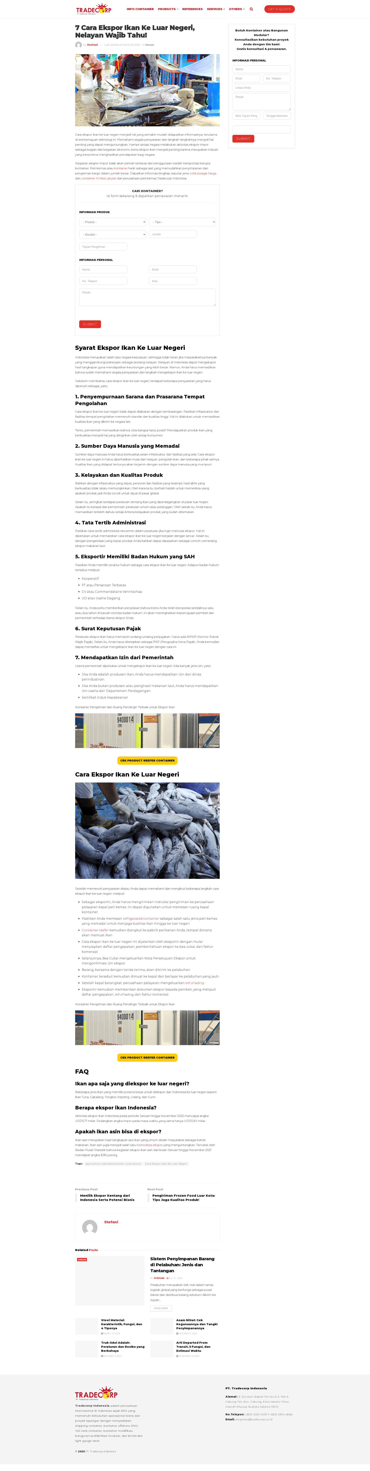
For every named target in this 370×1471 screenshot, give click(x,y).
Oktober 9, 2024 (112, 1356)
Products (167, 9)
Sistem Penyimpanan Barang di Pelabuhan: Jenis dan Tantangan (182, 1264)
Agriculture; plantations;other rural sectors (113, 1163)
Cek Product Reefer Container (147, 760)
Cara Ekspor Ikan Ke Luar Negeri (166, 1163)
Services (214, 9)
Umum (149, 44)
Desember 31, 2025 (188, 1356)
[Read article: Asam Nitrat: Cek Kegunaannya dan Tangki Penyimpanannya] (161, 1326)
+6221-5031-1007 (256, 1414)
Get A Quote (279, 9)
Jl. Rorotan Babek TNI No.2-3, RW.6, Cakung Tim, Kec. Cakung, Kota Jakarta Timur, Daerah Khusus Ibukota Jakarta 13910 (257, 1401)
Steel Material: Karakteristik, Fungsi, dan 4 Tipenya (121, 1324)
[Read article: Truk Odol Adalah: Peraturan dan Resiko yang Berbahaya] (86, 1349)
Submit (90, 324)
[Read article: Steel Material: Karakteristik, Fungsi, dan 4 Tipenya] (86, 1326)
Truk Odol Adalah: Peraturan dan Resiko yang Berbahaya (123, 1347)
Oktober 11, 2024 (188, 1333)
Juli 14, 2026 (175, 1278)
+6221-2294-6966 (281, 1414)
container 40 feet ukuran (98, 178)
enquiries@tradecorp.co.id (253, 1419)
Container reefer (95, 930)
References (192, 9)
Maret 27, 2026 (111, 1333)
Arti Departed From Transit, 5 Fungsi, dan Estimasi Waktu (193, 1347)
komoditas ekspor (150, 1145)
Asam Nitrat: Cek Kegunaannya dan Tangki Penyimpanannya (197, 1324)
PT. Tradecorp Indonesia (101, 1451)
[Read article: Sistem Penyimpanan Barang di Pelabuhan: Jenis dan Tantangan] (110, 1281)
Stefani (92, 44)
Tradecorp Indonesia (92, 1405)
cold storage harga (203, 173)
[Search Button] (251, 9)
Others (235, 9)
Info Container (140, 9)
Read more (163, 1308)
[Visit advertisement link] (147, 1175)
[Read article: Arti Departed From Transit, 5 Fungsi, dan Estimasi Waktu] (161, 1349)
